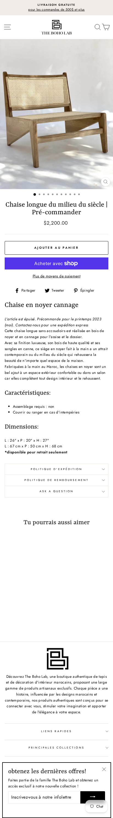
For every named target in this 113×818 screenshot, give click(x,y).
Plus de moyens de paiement (56, 276)
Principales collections (56, 748)
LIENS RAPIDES (56, 731)
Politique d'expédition (56, 469)
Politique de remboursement (56, 480)
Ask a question (56, 491)
